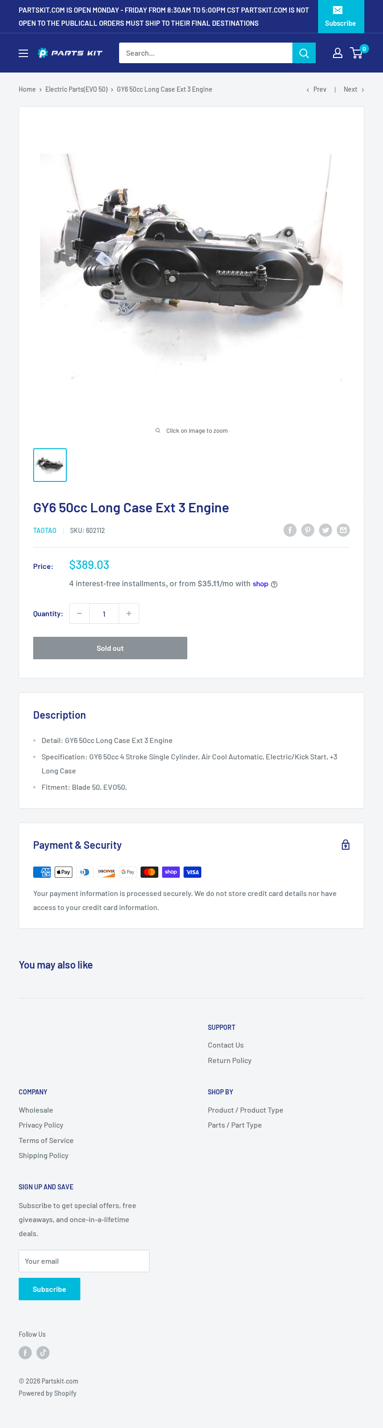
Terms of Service (46, 1140)
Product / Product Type (246, 1109)
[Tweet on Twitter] (325, 529)
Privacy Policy (41, 1124)
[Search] (304, 53)
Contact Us (226, 1044)
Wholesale (36, 1109)
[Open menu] (23, 53)
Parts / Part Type (235, 1124)
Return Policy (230, 1060)
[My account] (337, 53)
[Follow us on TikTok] (43, 1352)
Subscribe (340, 23)
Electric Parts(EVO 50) (76, 89)
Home (27, 89)
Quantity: (48, 613)
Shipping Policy (44, 1155)
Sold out (110, 647)
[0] (356, 52)
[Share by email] (343, 529)
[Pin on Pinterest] (307, 529)
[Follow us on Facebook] (25, 1352)
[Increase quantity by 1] (129, 613)
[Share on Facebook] (290, 529)
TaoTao (45, 530)
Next (350, 89)
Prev (319, 89)
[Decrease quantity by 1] (79, 613)
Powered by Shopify (48, 1393)
